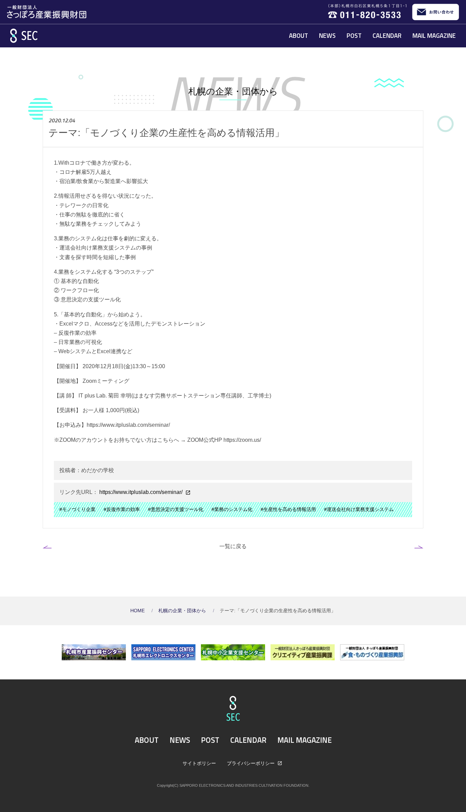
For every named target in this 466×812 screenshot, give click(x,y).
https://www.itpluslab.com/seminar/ (141, 492)
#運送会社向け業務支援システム (359, 509)
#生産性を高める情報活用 (288, 509)
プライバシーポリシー (251, 763)
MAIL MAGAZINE (434, 35)
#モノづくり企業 (77, 509)
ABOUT (298, 35)
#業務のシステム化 (232, 509)
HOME (138, 610)
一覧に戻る (233, 546)
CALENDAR (387, 35)
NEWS (327, 35)
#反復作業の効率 (122, 509)
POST (354, 35)
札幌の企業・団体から (182, 610)
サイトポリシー (199, 763)
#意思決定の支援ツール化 (175, 509)
